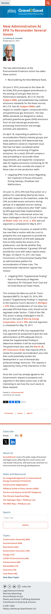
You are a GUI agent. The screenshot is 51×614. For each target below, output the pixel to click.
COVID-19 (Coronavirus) (16, 558)
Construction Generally (16, 539)
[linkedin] (14, 586)
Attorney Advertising (12, 593)
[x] (9, 586)
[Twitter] (6, 442)
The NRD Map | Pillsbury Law (16, 503)
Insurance (9, 569)
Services (5, 3)
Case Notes (10, 573)
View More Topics (11, 577)
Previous (8, 413)
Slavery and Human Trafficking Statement (21, 599)
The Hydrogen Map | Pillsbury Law (19, 500)
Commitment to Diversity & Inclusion (19, 602)
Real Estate (10, 547)
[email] (19, 586)
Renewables (10, 566)
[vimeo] (5, 586)
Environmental (17, 392)
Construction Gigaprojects (15, 484)
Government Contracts (16, 550)
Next (29, 413)
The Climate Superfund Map (16, 496)
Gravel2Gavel (9, 457)
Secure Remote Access (13, 596)
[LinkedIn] (13, 442)
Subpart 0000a (27, 106)
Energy (8, 554)
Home (19, 413)
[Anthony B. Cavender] (10, 52)
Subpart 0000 (10, 100)
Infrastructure (11, 562)
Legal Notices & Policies (13, 590)
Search (25, 525)
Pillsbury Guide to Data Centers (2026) (21, 488)
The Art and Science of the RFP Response (22, 492)
